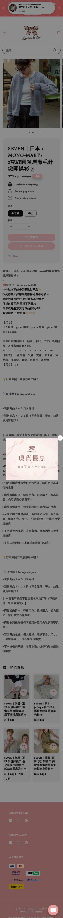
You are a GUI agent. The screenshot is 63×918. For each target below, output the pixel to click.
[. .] (31, 459)
